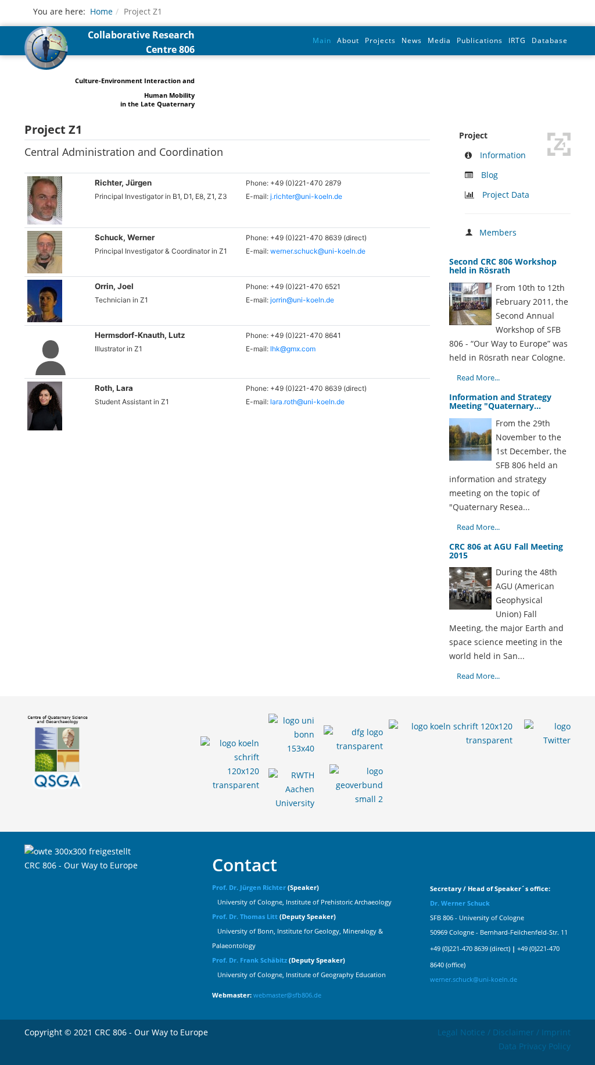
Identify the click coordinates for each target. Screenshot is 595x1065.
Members (498, 232)
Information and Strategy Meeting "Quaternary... (500, 401)
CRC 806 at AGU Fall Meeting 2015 (506, 551)
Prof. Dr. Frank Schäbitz (249, 960)
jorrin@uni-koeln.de (302, 299)
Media (439, 40)
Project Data (505, 194)
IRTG (517, 40)
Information (503, 155)
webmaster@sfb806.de (287, 995)
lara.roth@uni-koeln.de (307, 401)
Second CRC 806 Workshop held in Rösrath (503, 266)
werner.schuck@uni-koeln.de (317, 251)
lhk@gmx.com (293, 348)
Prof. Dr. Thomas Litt (245, 917)
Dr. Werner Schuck (460, 903)
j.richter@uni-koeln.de (306, 196)
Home (101, 11)
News (412, 40)
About (348, 40)
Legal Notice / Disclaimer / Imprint (504, 1032)
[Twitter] (547, 729)
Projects (380, 40)
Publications (480, 40)
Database (550, 40)
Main (322, 40)
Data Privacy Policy (535, 1046)
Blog (489, 174)
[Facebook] (450, 729)
